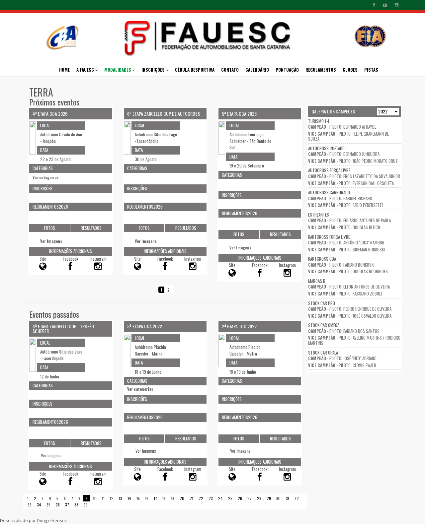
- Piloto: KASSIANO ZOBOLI (345, 293)
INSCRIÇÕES (153, 69)
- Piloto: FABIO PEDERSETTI (345, 205)
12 (112, 498)
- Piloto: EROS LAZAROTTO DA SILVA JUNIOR (354, 176)
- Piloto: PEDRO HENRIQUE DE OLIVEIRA (349, 308)
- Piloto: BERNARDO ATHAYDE (342, 126)
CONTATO (230, 69)
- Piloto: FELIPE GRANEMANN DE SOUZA (348, 136)
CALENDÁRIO (257, 69)
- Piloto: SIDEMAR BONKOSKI (346, 249)
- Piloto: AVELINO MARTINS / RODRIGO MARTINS (354, 340)
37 (67, 504)
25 (230, 498)
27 (249, 498)
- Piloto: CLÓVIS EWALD (342, 365)
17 (155, 498)
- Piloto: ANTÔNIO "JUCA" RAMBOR (346, 242)
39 (86, 504)
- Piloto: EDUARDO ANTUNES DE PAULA (349, 220)
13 (120, 498)
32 (297, 498)
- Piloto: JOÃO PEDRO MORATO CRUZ (353, 161)
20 (182, 498)
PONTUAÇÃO (287, 69)
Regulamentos (320, 69)
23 (211, 498)
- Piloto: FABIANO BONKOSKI (341, 264)
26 (240, 498)
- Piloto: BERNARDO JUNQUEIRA (344, 154)
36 (58, 504)
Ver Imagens (51, 241)
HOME (64, 69)
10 (95, 498)
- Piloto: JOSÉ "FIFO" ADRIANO (342, 358)
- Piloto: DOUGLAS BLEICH (344, 227)
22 (201, 498)
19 (172, 498)
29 (269, 498)
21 (191, 498)
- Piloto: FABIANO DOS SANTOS (344, 331)
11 (103, 498)
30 (278, 498)
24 (220, 498)
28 (259, 498)
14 (129, 498)
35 (48, 504)
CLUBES (350, 69)
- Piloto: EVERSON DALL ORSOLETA (351, 183)
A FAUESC (85, 69)
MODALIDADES (118, 69)
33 (30, 504)
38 (76, 504)
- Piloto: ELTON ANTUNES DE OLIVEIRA (349, 286)
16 (146, 498)
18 (164, 498)
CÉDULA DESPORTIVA (194, 69)
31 (287, 498)
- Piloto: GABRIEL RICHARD (340, 198)
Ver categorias (45, 177)
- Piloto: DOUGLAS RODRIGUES (348, 271)
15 (138, 498)
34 (39, 504)
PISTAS (371, 69)
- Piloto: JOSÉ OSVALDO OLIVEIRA (349, 315)
